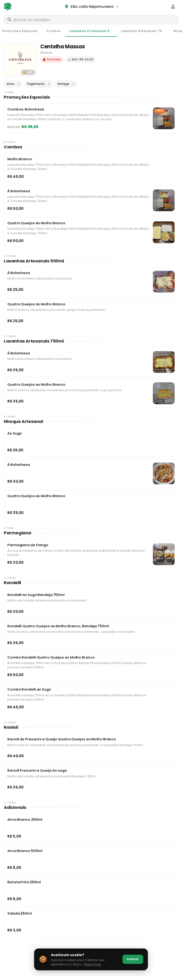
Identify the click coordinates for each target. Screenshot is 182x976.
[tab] (53, 31)
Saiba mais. (93, 964)
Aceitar (133, 959)
